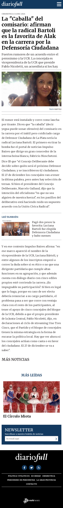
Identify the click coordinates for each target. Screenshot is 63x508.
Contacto (31, 484)
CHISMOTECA (48, 476)
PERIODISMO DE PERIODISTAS (21, 480)
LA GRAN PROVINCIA (46, 480)
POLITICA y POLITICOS (19, 476)
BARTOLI (57, 109)
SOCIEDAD (36, 476)
